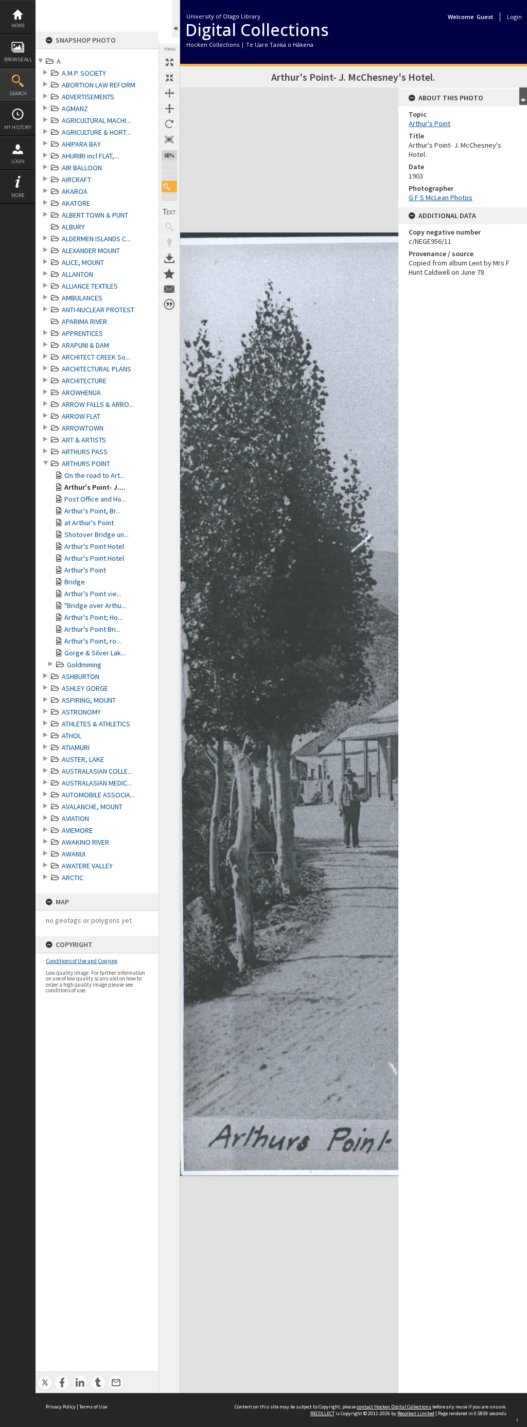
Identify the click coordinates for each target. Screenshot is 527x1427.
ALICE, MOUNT (83, 262)
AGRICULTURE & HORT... (96, 132)
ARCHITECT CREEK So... (96, 357)
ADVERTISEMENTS (88, 96)
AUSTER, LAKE (83, 759)
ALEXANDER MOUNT (91, 250)
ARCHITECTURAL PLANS (96, 368)
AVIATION (75, 818)
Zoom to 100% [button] (169, 139)
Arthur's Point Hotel (94, 546)
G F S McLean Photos (440, 197)
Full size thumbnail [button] (169, 62)
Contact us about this (169, 289)
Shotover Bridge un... (96, 534)
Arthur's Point (85, 570)
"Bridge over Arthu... (95, 605)
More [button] (17, 195)
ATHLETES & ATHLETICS (96, 723)
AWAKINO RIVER (85, 842)
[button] (169, 186)
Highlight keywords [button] (169, 243)
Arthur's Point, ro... (92, 641)
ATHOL (71, 735)
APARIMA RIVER (84, 321)
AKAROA (74, 191)
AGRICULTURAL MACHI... (96, 120)
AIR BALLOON (82, 167)
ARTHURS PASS (85, 451)
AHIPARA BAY (81, 144)
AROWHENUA (81, 392)
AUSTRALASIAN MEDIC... (97, 783)
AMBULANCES (82, 297)
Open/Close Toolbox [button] (176, 19)
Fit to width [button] (169, 93)
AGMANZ (75, 108)
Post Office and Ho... (95, 499)
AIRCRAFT (76, 179)
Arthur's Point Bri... (92, 629)
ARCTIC (72, 877)
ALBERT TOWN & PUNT (95, 215)
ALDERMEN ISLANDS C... (96, 238)
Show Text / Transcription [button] (169, 212)
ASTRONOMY (81, 712)
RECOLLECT (322, 1413)
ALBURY (73, 226)
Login (18, 161)
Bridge (74, 581)
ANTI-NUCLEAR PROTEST (98, 309)
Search (18, 93)
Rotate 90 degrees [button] (169, 124)
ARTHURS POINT (86, 463)
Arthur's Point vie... (92, 593)
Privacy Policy (61, 1406)
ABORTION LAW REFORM (98, 85)
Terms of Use (93, 1406)
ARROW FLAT (81, 416)
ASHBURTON (80, 676)
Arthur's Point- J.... (95, 487)
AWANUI (73, 854)
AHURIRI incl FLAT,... (90, 155)
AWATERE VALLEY (87, 865)
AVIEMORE (77, 830)
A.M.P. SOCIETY (84, 73)
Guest (485, 17)
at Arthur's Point (89, 522)
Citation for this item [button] (169, 304)
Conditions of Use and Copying (81, 961)
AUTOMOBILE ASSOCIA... (98, 794)
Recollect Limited (415, 1413)
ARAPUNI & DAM (85, 345)
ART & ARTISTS (84, 439)
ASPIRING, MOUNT (89, 700)
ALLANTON (77, 274)
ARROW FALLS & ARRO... (98, 404)
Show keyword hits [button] (169, 227)
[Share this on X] (45, 1377)
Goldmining (84, 664)
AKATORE (76, 203)
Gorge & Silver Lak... (95, 652)
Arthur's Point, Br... (92, 510)
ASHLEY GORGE (85, 688)
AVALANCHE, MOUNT (92, 806)
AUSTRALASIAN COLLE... (97, 771)
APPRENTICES (82, 333)
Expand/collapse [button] (523, 96)
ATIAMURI (76, 747)
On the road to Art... (94, 475)
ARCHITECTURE (84, 380)
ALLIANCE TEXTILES (90, 286)
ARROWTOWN (82, 428)
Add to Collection (169, 273)
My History (17, 127)
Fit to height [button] (169, 108)
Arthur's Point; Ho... (93, 617)
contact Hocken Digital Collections (394, 1406)
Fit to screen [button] (169, 77)
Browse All (18, 59)
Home (18, 25)
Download (169, 258)
